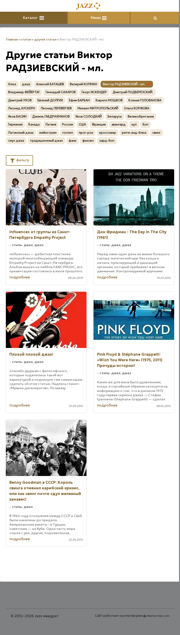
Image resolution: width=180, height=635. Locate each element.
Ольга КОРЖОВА (136, 108)
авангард (119, 124)
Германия (15, 124)
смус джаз (16, 141)
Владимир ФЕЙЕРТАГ (24, 92)
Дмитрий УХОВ (20, 100)
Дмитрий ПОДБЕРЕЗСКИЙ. (133, 92)
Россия (67, 124)
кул (134, 124)
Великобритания (141, 116)
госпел (67, 133)
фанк (72, 141)
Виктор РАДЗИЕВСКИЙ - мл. (124, 84)
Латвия (50, 124)
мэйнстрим (47, 133)
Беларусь (115, 116)
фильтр (22, 160)
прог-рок (86, 133)
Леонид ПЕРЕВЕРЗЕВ (56, 108)
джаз (26, 84)
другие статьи (45, 39)
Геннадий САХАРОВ (61, 92)
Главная (12, 39)
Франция (99, 124)
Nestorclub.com (158, 615)
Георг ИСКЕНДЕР (94, 92)
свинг (156, 133)
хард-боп (106, 141)
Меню (96, 17)
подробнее (19, 277)
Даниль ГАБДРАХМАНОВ (51, 116)
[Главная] (90, 6)
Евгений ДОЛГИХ (50, 100)
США (82, 124)
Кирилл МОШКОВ (109, 100)
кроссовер (107, 133)
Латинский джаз (21, 133)
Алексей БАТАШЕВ (50, 84)
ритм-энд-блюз (134, 133)
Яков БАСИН (17, 116)
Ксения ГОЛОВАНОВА (144, 100)
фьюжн (88, 141)
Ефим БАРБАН (79, 100)
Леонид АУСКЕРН (21, 108)
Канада (34, 124)
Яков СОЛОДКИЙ (88, 116)
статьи (26, 39)
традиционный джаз (46, 141)
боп (145, 124)
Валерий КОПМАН (83, 84)
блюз (12, 84)
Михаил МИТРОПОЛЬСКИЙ (98, 108)
